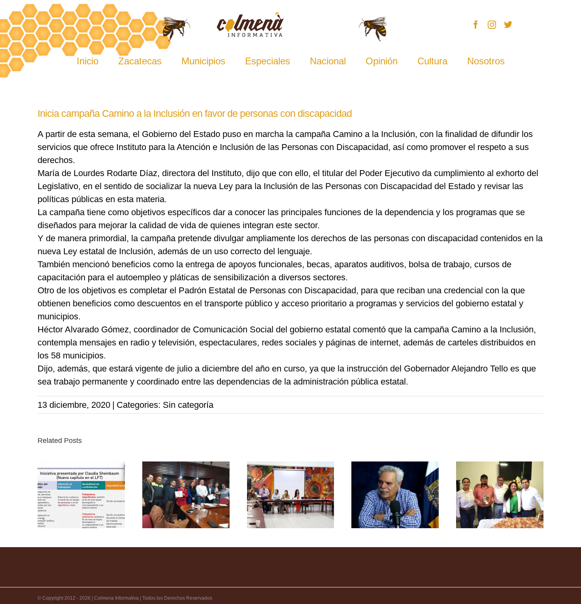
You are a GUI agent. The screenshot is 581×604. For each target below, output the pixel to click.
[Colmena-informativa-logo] (250, 16)
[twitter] (508, 25)
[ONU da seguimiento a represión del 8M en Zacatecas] (290, 494)
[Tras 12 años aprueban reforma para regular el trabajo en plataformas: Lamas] (81, 494)
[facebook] (476, 25)
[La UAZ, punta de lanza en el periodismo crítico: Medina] (395, 494)
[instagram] (492, 25)
